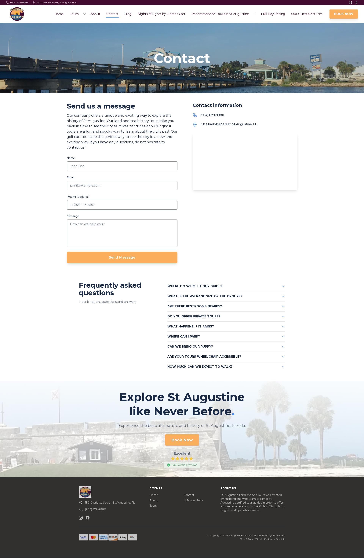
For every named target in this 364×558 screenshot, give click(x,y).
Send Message (122, 257)
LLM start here (193, 500)
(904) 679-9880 (212, 115)
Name (71, 158)
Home (59, 14)
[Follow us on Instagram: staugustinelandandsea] (81, 518)
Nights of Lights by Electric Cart (161, 14)
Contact (112, 14)
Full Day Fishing (273, 14)
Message (73, 216)
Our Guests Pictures (306, 14)
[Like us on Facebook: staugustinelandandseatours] (87, 518)
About (95, 14)
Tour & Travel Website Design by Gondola (262, 539)
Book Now (182, 440)
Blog (128, 14)
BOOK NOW (343, 14)
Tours (153, 505)
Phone (78, 196)
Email (70, 177)
